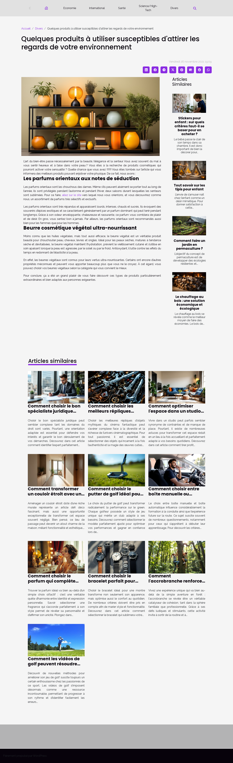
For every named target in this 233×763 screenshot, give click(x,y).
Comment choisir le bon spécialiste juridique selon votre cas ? (54, 411)
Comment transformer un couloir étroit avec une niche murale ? (56, 494)
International (97, 8)
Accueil (26, 28)
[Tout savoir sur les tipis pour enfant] (189, 170)
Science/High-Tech (148, 8)
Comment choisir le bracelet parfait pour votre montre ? (111, 581)
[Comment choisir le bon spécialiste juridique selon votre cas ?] (56, 387)
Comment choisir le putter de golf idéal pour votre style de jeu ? (115, 494)
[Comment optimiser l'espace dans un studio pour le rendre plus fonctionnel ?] (176, 387)
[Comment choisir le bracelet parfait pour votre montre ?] (116, 557)
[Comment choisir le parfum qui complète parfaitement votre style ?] (56, 557)
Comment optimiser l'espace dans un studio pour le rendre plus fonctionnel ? (174, 413)
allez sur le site (71, 195)
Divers (174, 8)
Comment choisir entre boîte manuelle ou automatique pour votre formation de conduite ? (175, 496)
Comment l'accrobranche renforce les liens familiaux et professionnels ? (175, 583)
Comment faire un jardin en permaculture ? (189, 244)
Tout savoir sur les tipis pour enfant (189, 187)
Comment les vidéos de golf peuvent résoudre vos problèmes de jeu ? (54, 664)
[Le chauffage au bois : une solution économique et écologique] (189, 281)
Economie (69, 8)
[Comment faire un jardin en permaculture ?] (189, 225)
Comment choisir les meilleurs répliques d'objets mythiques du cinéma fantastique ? (113, 413)
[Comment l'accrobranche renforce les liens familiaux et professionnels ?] (176, 557)
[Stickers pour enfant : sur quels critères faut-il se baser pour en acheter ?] (189, 103)
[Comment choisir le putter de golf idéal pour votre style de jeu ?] (116, 470)
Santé (122, 8)
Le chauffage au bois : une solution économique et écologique (189, 302)
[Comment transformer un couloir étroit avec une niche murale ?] (56, 470)
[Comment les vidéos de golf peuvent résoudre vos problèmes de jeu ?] (56, 639)
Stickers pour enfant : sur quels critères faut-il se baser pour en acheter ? (189, 126)
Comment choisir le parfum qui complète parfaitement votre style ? (55, 583)
